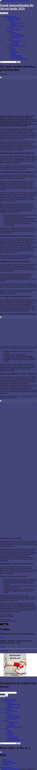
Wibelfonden (14, 44)
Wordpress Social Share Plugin (10, 769)
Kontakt (9, 47)
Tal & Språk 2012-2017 (17, 26)
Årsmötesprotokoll (16, 55)
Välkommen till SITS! (10, 16)
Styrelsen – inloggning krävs (19, 58)
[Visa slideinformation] (15, 675)
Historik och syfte (16, 41)
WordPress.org (8, 764)
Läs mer (2, 637)
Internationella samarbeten (18, 45)
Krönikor (13, 24)
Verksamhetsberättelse (17, 57)
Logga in (6, 759)
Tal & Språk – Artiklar (10, 701)
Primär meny (4, 13)
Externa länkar (15, 37)
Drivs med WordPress (6, 767)
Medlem (13, 50)
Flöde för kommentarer (10, 763)
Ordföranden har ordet (17, 23)
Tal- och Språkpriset (16, 34)
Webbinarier (10, 28)
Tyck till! (13, 54)
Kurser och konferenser (17, 36)
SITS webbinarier (16, 29)
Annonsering (14, 52)
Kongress (10, 31)
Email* (2, 691)
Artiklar (13, 21)
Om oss (9, 39)
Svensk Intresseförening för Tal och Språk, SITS (17, 7)
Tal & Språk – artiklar (13, 19)
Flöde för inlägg (8, 761)
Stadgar (16, 42)
